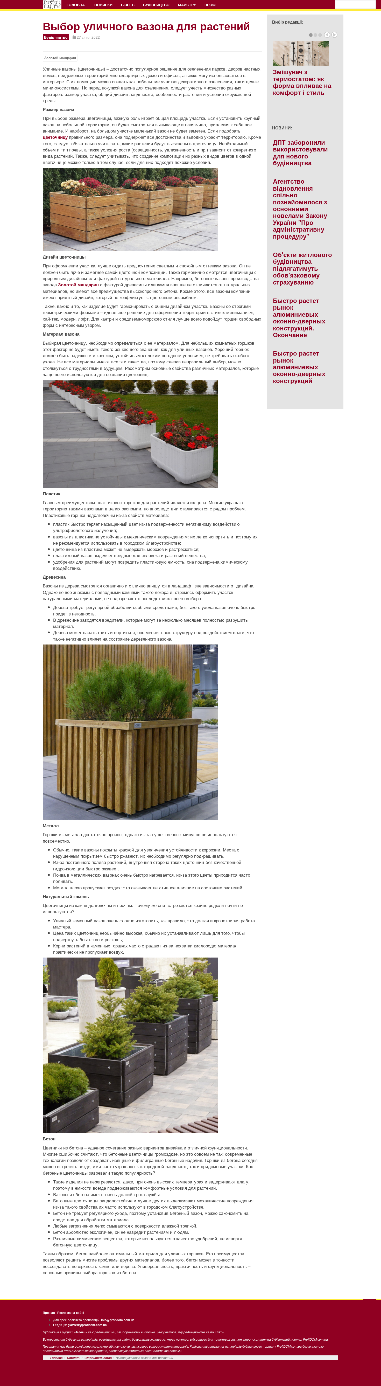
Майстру (187, 4)
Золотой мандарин (60, 58)
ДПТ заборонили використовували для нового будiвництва (300, 152)
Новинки (103, 4)
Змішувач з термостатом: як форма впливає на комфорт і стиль (302, 81)
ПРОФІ (210, 4)
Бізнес (128, 4)
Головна (76, 4)
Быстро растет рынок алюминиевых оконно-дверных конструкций (299, 367)
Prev (327, 35)
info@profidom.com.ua (118, 1320)
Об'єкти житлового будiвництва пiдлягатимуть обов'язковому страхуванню (302, 268)
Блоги (80, 1332)
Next (334, 35)
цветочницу (55, 137)
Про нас (49, 1312)
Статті (73, 1358)
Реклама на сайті (70, 1312)
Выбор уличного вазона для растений (146, 26)
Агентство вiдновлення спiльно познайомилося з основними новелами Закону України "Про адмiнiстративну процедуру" (300, 208)
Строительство (98, 1358)
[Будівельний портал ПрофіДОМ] (52, 4)
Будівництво (156, 4)
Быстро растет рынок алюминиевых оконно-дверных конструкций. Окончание (299, 317)
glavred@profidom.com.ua (87, 1324)
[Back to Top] (369, 1304)
